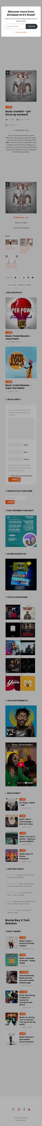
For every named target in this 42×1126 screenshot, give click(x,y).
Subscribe (31, 26)
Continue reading (21, 32)
